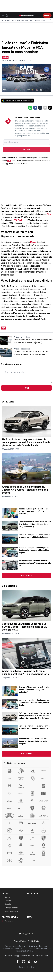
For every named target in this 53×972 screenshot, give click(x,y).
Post (26, 388)
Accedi (47, 15)
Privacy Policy (19, 941)
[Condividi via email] (45, 108)
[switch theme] (6, 15)
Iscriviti (26, 149)
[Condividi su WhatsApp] (30, 108)
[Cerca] (51, 20)
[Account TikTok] (29, 961)
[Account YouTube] (35, 961)
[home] (2, 20)
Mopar (33, 242)
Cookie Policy (34, 941)
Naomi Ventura (12, 60)
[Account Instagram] (23, 961)
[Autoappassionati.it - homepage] (26, 15)
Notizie (5, 57)
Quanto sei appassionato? (18, 20)
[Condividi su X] (40, 108)
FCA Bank (18, 220)
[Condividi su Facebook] (35, 108)
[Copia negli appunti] (50, 108)
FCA (9, 160)
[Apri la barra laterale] (2, 15)
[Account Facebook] (17, 961)
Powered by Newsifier (26, 967)
